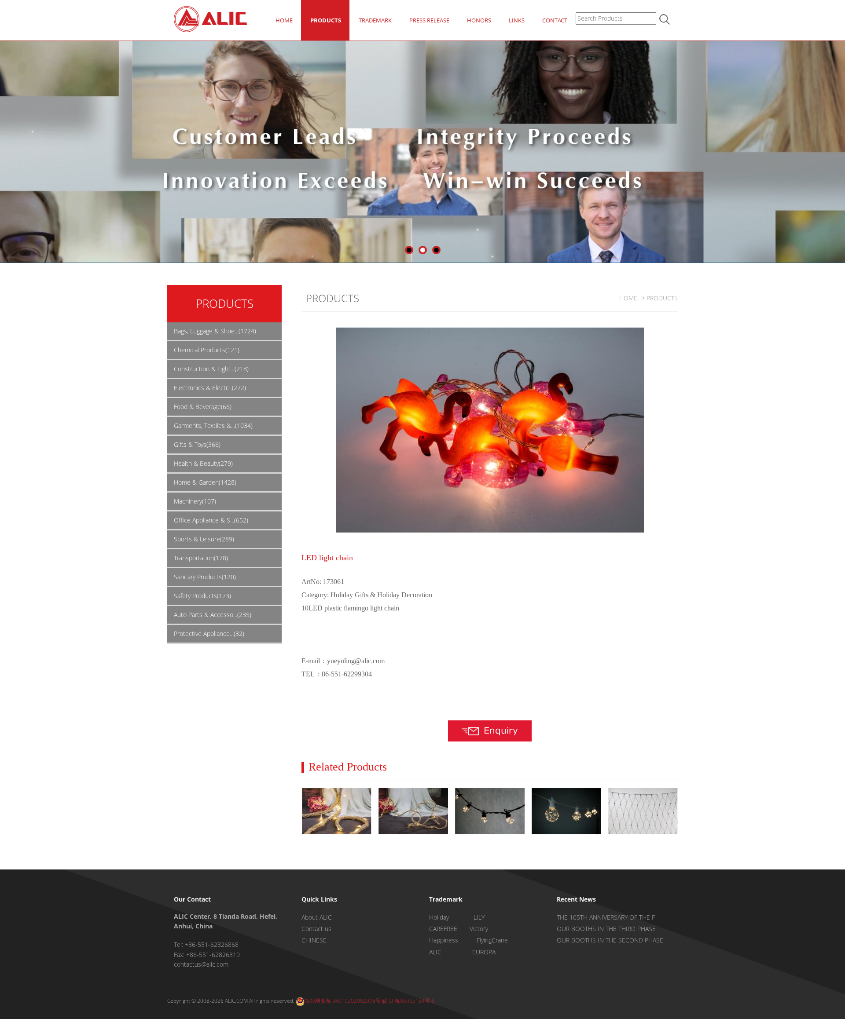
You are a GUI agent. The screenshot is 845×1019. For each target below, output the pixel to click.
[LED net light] (643, 811)
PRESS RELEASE (429, 20)
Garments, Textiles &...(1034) (213, 425)
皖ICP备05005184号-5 (408, 1000)
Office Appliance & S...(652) (211, 520)
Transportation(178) (201, 558)
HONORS (479, 20)
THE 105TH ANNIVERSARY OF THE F (606, 917)
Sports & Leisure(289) (204, 539)
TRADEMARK (375, 20)
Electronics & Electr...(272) (210, 387)
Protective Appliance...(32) (209, 633)
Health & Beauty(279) (203, 463)
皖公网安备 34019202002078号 (343, 1000)
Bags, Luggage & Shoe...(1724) (215, 331)
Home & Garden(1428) (205, 482)
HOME (284, 20)
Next (838, 149)
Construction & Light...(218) (211, 369)
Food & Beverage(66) (202, 406)
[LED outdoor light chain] (490, 811)
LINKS (517, 20)
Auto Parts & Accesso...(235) (212, 614)
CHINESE (314, 940)
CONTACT (554, 20)
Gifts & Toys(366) (197, 444)
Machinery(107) (195, 501)
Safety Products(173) (202, 596)
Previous (6, 149)
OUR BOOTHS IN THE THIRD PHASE (606, 928)
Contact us (316, 928)
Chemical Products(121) (206, 350)
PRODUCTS (325, 20)
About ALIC (316, 917)
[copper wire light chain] (413, 811)
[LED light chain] (336, 811)
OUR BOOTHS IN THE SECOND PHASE (610, 940)
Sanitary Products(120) (205, 577)
